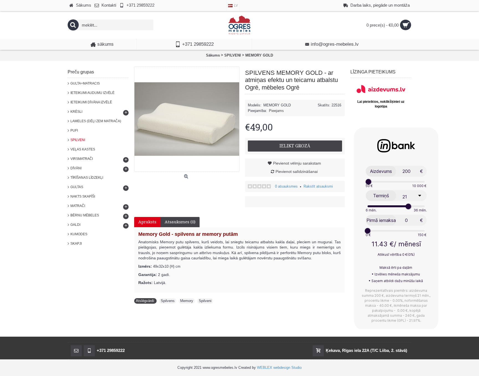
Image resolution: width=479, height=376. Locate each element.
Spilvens (168, 301)
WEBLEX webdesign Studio (279, 367)
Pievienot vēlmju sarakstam (297, 163)
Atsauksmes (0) (180, 221)
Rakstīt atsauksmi (318, 186)
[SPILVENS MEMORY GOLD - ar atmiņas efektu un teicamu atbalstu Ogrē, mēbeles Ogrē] (187, 119)
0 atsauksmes (286, 186)
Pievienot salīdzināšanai (297, 171)
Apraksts (147, 221)
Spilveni (205, 301)
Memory (186, 301)
